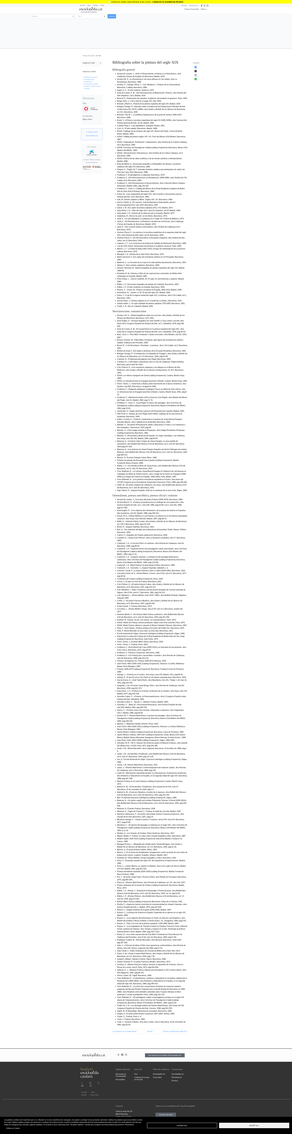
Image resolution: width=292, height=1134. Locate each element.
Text (135, 1074)
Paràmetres (182, 1125)
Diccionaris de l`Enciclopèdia (121, 1075)
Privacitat (83, 1095)
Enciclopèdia (120, 1079)
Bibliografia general (90, 77)
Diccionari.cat (193, 5)
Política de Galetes (13, 1128)
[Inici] (90, 9)
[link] (92, 63)
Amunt (149, 1031)
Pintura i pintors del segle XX (175, 1031)
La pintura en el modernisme (124, 1031)
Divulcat (184, 5)
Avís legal (84, 1092)
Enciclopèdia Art (159, 1074)
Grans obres (157, 1077)
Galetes (93, 1092)
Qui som (82, 5)
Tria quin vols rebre (166, 1115)
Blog (88, 5)
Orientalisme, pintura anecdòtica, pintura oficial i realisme (92, 86)
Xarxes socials (94, 1095)
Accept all (254, 1125)
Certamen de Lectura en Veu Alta (141, 1078)
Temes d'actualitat (191, 9)
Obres (203, 9)
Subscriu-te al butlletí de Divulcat (168, 2)
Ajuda (102, 5)
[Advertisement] (218, 31)
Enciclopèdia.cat (177, 1074)
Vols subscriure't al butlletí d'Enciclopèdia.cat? (164, 1055)
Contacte (95, 5)
